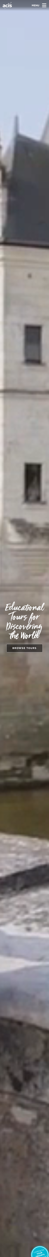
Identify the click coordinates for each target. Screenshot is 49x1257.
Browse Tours (24, 648)
